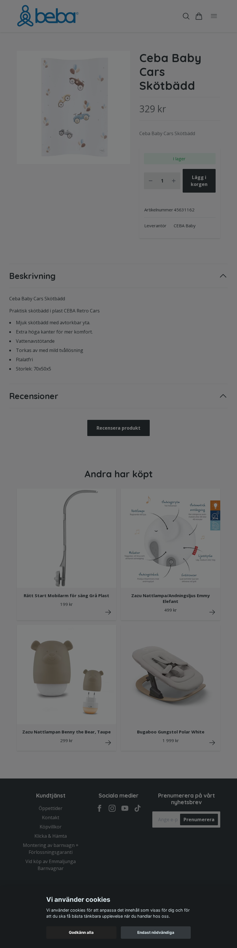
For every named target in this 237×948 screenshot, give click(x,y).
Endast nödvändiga (155, 932)
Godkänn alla (81, 932)
